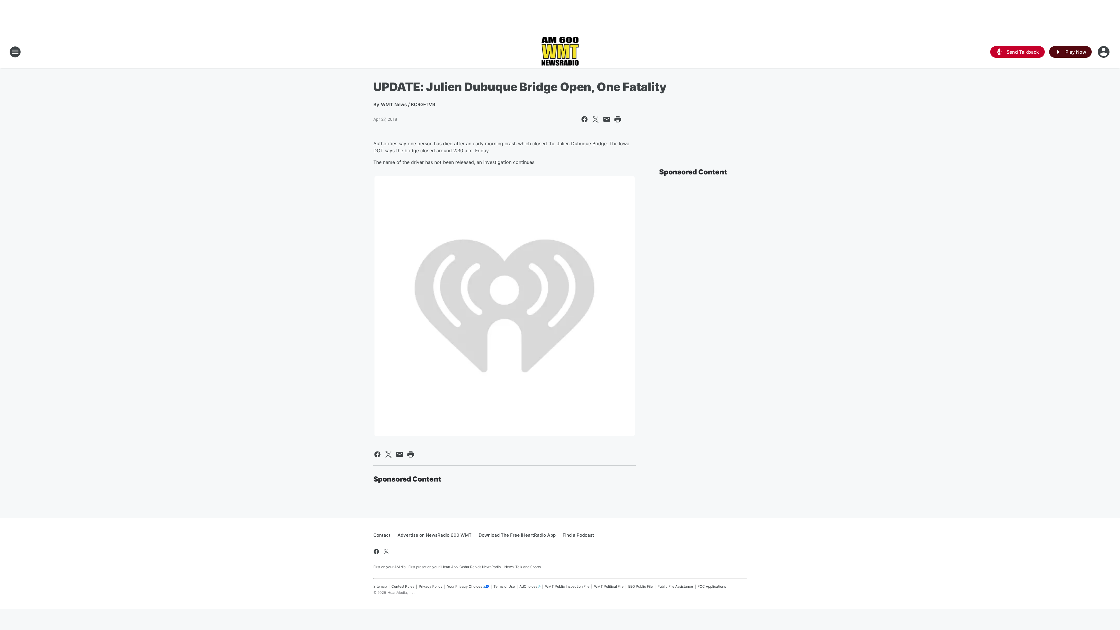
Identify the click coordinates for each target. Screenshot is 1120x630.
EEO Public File (640, 586)
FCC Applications (712, 586)
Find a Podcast (578, 535)
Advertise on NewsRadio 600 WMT (435, 535)
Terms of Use (504, 586)
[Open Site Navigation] (15, 52)
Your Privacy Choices (464, 586)
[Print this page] (618, 119)
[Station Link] (560, 52)
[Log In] (1104, 52)
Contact (382, 535)
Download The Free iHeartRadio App (517, 535)
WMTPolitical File (609, 586)
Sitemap (380, 586)
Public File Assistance (675, 586)
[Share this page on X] (596, 119)
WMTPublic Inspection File (567, 586)
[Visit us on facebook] (376, 551)
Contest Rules (402, 586)
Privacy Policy (430, 586)
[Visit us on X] (386, 551)
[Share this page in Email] (607, 119)
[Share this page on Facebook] (584, 119)
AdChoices (528, 586)
